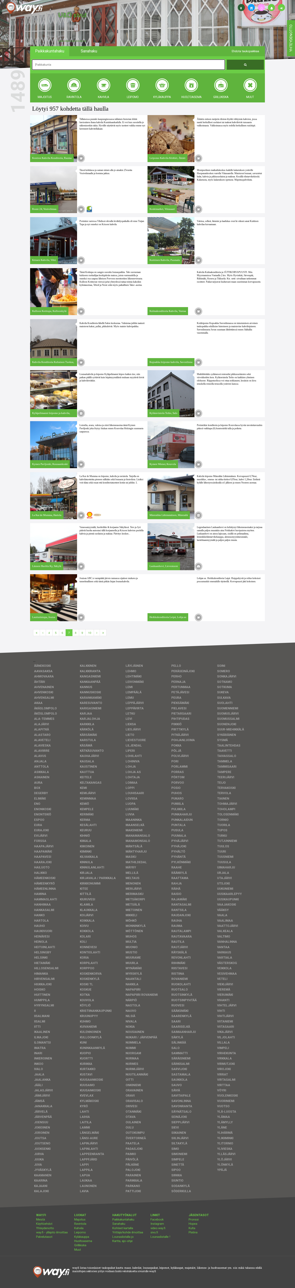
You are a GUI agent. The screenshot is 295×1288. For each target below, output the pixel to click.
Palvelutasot (44, 1237)
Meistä (40, 1219)
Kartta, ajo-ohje (122, 1241)
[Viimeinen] (103, 632)
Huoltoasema (83, 1241)
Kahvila (78, 1228)
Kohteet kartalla (122, 1228)
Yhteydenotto (45, 1228)
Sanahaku (118, 1224)
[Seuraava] (97, 632)
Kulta (192, 1228)
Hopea (193, 1224)
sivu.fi (154, 1232)
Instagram (157, 1224)
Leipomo (80, 1232)
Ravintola (80, 1224)
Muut (77, 1249)
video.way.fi (158, 1228)
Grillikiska (80, 1245)
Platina (193, 1232)
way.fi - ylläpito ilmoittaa (52, 1232)
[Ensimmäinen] (36, 632)
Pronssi (194, 1219)
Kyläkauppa (81, 1237)
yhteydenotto (291, 38)
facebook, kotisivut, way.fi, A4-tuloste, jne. (72, 41)
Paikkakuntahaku (123, 1219)
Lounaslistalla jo (123, 1237)
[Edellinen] (43, 632)
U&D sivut (72, 14)
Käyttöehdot (44, 1224)
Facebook (157, 1219)
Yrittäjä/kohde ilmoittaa (127, 1232)
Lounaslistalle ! (160, 1237)
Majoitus (79, 1219)
